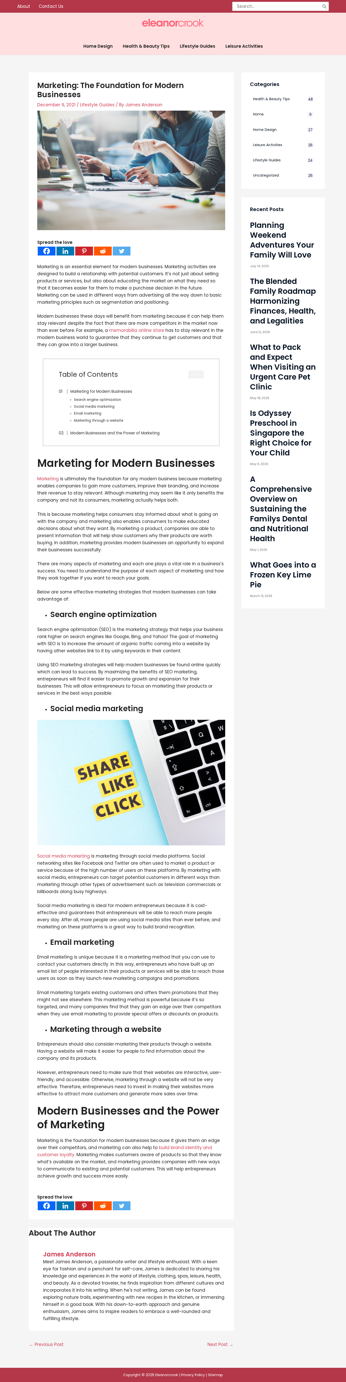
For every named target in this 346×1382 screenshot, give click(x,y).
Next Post (220, 1344)
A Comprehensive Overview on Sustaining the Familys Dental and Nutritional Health (281, 509)
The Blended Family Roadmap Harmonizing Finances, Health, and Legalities (283, 301)
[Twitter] (121, 251)
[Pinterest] (84, 251)
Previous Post (46, 1344)
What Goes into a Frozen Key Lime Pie (283, 574)
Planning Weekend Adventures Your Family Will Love (282, 240)
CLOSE (196, 374)
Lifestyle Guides (97, 105)
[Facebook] (46, 251)
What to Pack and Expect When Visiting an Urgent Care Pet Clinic (283, 367)
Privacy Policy (193, 1374)
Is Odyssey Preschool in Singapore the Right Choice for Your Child (281, 433)
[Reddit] (103, 251)
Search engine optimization (97, 399)
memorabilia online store (136, 330)
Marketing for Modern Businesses (101, 391)
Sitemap (215, 1374)
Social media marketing (94, 406)
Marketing (48, 479)
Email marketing (87, 413)
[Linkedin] (65, 251)
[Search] (324, 6)
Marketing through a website (98, 420)
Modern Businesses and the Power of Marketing (115, 433)
